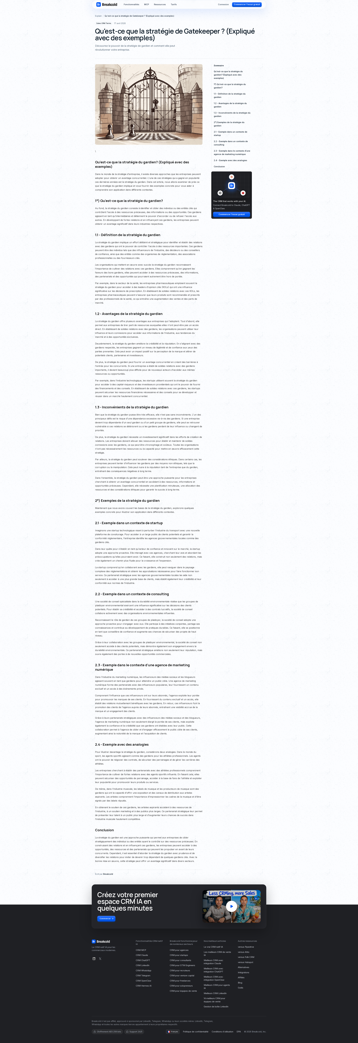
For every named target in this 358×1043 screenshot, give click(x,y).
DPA (239, 1031)
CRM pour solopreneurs (181, 985)
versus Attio (243, 952)
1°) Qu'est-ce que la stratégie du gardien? (230, 86)
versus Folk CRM (246, 957)
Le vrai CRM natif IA (213, 947)
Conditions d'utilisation (222, 1031)
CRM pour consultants (180, 960)
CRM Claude (142, 955)
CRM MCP (141, 950)
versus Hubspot (245, 962)
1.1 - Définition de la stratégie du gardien (230, 95)
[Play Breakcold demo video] (231, 906)
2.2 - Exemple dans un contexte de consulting (231, 143)
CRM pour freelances (180, 980)
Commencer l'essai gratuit (247, 5)
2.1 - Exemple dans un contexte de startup (230, 133)
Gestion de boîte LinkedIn (216, 1006)
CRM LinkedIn (142, 965)
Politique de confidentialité (195, 1031)
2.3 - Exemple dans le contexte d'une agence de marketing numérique (232, 152)
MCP (146, 5)
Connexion (223, 5)
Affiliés (241, 977)
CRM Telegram (143, 975)
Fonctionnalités (131, 5)
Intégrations (243, 972)
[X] (100, 958)
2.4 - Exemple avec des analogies (230, 160)
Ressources (160, 5)
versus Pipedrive (246, 947)
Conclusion (219, 166)
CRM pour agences (179, 950)
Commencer (105, 918)
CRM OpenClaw (143, 980)
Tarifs (174, 5)
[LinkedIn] (94, 958)
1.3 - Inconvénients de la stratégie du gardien (232, 114)
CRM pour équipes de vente (183, 991)
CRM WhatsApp (143, 970)
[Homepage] (106, 5)
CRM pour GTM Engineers (182, 965)
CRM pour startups (179, 955)
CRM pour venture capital (182, 975)
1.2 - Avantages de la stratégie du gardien (230, 105)
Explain (98, 16)
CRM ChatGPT (143, 960)
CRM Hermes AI (143, 985)
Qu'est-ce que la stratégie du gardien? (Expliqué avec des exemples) (228, 74)
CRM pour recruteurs (180, 970)
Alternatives (243, 967)
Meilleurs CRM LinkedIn (215, 993)
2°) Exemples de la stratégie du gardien (229, 124)
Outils (240, 987)
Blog (240, 982)
